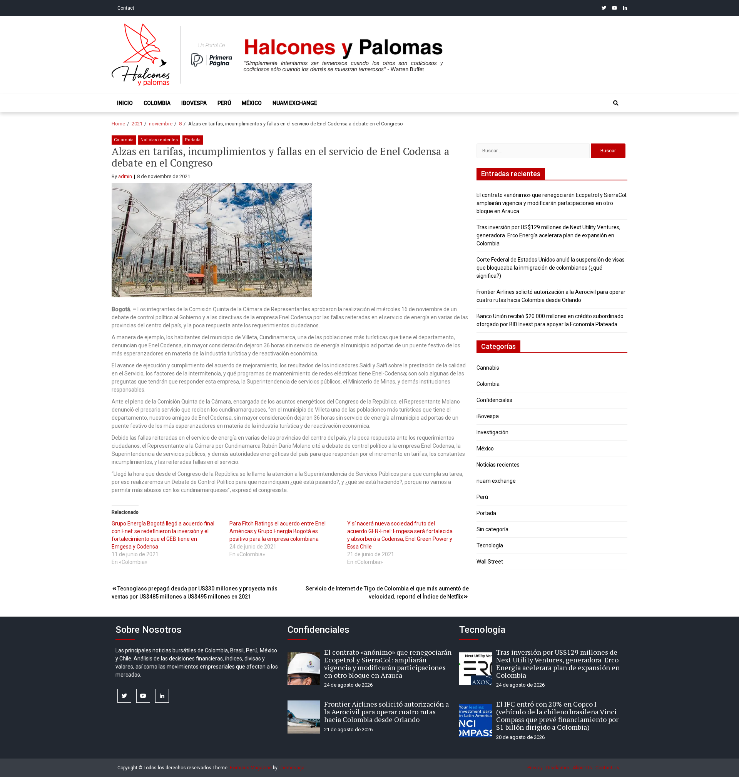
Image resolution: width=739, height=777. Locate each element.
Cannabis (488, 368)
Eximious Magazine (251, 767)
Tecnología (490, 545)
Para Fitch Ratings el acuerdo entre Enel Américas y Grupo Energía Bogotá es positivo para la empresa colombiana (277, 531)
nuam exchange (295, 103)
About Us (582, 767)
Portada (193, 139)
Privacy (535, 767)
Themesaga (291, 767)
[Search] (615, 103)
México (252, 103)
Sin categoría (492, 529)
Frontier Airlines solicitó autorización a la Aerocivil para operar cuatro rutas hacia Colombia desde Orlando (386, 711)
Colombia (157, 103)
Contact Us (607, 767)
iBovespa (194, 103)
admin (125, 176)
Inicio (125, 103)
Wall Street (490, 562)
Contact (125, 8)
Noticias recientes (159, 139)
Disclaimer (557, 767)
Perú (224, 103)
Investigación (492, 432)
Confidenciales (494, 400)
